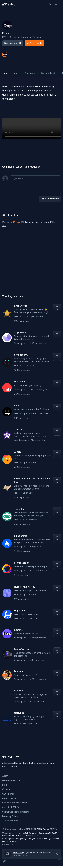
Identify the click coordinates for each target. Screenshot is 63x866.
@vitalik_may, (43, 839)
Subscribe (18, 853)
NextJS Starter (9, 798)
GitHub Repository (11, 780)
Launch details (48, 73)
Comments (29, 73)
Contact (6, 789)
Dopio (16, 222)
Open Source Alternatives (14, 802)
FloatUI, (25, 833)
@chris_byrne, (8, 841)
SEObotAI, (53, 833)
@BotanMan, (54, 839)
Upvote (36, 43)
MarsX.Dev (43, 828)
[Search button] (49, 4)
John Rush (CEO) (10, 807)
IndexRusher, (18, 835)
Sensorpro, (34, 833)
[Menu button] (56, 4)
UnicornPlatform (31, 835)
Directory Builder (10, 816)
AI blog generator (10, 820)
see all (18, 841)
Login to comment (50, 198)
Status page (7, 845)
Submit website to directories (16, 812)
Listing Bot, (7, 835)
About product (11, 73)
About (5, 776)
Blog (4, 784)
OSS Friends (8, 794)
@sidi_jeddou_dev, (28, 839)
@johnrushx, (14, 839)
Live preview (10, 43)
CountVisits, (44, 833)
